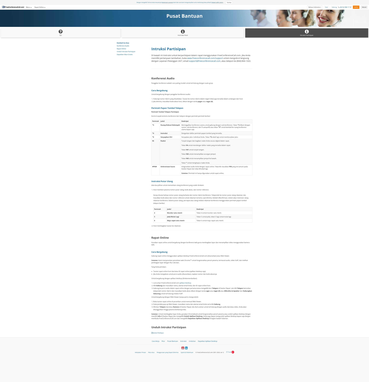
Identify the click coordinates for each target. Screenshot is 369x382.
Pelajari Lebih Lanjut (217, 2)
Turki (229, 352)
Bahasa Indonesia (314, 7)
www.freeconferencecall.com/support (205, 58)
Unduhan (192, 341)
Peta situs (151, 352)
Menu (28, 7)
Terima (229, 2)
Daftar (356, 7)
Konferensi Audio (123, 46)
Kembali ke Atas (123, 43)
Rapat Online (39, 7)
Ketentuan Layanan (167, 2)
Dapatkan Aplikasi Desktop (207, 341)
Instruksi (183, 341)
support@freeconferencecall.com (205, 61)
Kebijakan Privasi (140, 352)
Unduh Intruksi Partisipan (126, 52)
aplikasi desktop (185, 283)
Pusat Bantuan (172, 341)
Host (326, 7)
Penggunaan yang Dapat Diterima (167, 352)
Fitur (163, 341)
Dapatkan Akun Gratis (125, 54)
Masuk (364, 7)
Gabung (334, 7)
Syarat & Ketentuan (187, 352)
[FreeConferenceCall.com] (13, 7)
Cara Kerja (155, 341)
